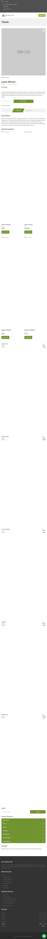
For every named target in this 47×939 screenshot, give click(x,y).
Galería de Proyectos (8, 881)
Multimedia (5, 885)
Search (37, 811)
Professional (6, 834)
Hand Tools (5, 830)
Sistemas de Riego (7, 905)
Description (18, 110)
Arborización (6, 894)
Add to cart (23, 101)
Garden (5, 827)
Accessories (6, 820)
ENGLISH (6, 1)
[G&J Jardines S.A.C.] (8, 15)
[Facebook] (2, 11)
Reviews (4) (29, 110)
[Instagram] (4, 11)
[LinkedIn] (3, 11)
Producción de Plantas (8, 903)
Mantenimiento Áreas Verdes (9, 899)
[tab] (18, 110)
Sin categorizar (6, 837)
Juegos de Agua (7, 897)
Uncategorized (6, 841)
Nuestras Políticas (7, 883)
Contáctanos (6, 887)
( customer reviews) (12, 84)
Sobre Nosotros (6, 877)
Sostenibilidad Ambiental (9, 901)
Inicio (4, 875)
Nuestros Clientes (7, 879)
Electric (8, 105)
